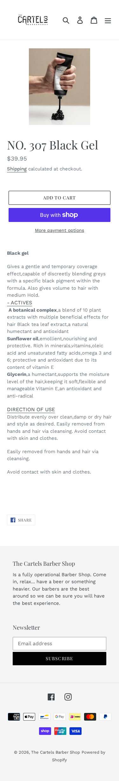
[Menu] (108, 20)
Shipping (17, 169)
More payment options (59, 230)
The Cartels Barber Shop (55, 752)
